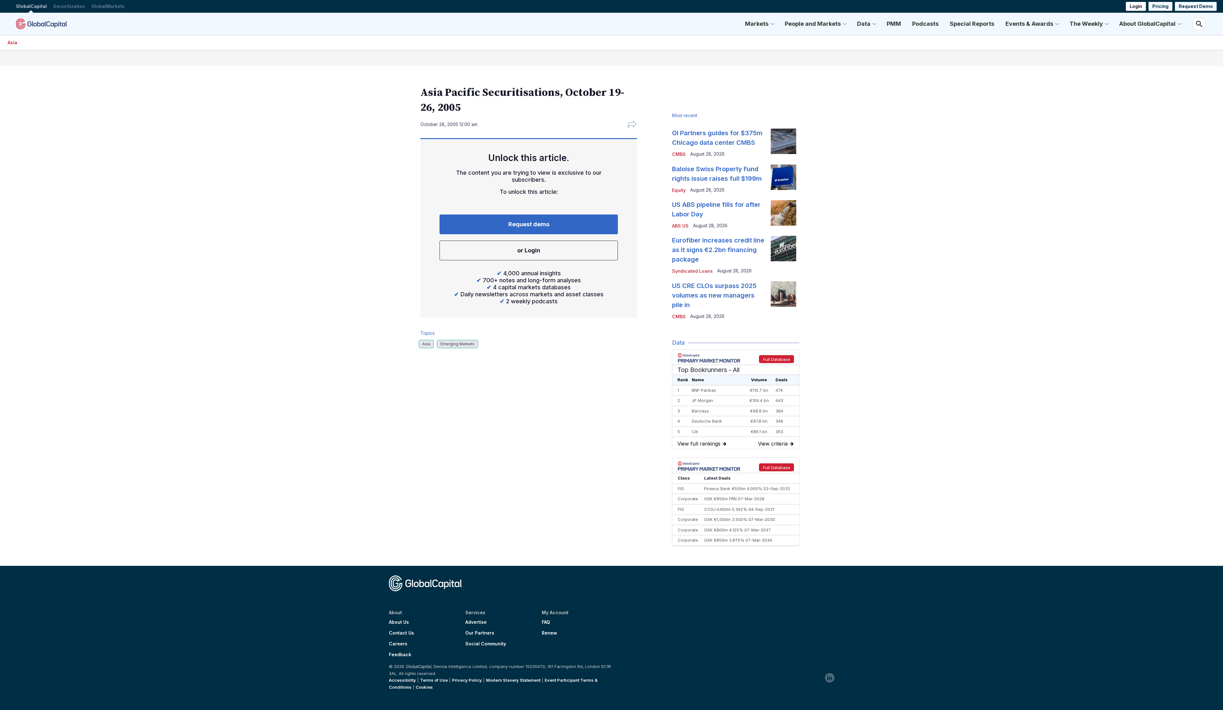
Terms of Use (434, 680)
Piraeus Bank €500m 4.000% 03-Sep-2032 (747, 488)
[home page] (41, 23)
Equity (679, 190)
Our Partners (479, 633)
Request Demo (1196, 6)
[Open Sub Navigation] (772, 24)
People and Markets (813, 23)
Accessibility (402, 680)
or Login (528, 250)
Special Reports (972, 23)
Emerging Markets (457, 343)
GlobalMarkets (108, 6)
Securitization (69, 6)
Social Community (485, 644)
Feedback (400, 654)
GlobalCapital (31, 6)
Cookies (424, 687)
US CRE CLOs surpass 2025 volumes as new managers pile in (714, 295)
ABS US (680, 225)
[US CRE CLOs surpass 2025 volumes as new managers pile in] (783, 294)
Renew (549, 633)
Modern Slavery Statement (513, 680)
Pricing (1160, 6)
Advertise (476, 622)
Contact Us (401, 633)
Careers (398, 644)
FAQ (546, 622)
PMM (894, 23)
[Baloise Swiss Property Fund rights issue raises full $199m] (783, 177)
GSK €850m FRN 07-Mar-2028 (734, 498)
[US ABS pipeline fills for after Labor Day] (783, 213)
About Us (399, 622)
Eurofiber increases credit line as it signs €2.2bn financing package (718, 249)
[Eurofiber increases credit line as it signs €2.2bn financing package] (783, 248)
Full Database (776, 359)
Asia (12, 42)
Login (1136, 6)
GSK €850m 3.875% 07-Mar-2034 (738, 540)
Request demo (528, 224)
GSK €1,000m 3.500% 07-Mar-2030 (739, 519)
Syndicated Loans (692, 271)
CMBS (679, 154)
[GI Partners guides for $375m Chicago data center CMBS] (783, 141)
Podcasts (925, 23)
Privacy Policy (467, 680)
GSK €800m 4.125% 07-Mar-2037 (737, 529)
